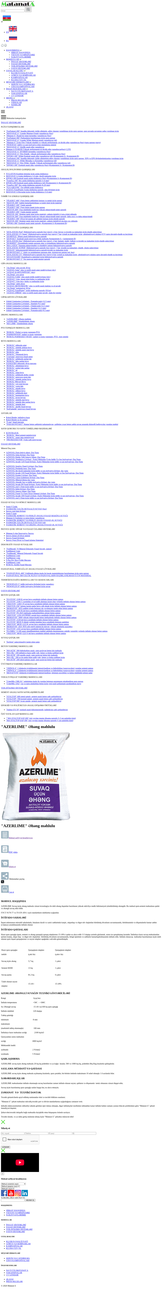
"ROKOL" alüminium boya (17, 366)
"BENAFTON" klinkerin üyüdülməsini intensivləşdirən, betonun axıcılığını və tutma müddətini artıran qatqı (49, 673)
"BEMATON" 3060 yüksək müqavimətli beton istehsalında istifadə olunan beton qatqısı (41, 617)
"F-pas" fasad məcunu (15, 422)
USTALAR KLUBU (15, 71)
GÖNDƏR (5, 1147)
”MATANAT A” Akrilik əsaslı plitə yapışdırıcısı (25, 147)
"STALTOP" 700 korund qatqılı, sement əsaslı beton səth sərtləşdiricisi (34, 699)
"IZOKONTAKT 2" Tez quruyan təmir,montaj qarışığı (28, 259)
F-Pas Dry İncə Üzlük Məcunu (18, 560)
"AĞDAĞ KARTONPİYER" (20, 272)
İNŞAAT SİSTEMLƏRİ (21, 61)
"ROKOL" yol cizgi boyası (17, 384)
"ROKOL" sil (11, 370)
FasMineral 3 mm (13, 551)
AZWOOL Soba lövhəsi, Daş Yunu (20, 455)
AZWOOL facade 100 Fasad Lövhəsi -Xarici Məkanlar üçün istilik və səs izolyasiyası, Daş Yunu (45, 496)
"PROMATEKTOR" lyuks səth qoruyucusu (24, 440)
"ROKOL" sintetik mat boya (17, 400)
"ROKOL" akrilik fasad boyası (18, 407)
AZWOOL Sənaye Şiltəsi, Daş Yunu (20, 491)
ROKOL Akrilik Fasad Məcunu (19, 565)
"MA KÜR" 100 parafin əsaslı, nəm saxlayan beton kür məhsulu (32, 655)
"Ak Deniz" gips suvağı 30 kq (18, 268)
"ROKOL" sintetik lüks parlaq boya (20, 402)
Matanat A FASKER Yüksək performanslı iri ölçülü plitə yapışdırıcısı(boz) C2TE (38, 149)
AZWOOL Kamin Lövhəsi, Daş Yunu (21, 475)
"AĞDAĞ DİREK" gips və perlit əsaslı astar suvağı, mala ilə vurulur (33, 293)
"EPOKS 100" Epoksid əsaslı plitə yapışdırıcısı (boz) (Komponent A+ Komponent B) (40, 165)
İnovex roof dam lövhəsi (16, 511)
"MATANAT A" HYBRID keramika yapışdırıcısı (28, 152)
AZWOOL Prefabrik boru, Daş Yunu (21, 468)
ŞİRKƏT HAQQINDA (20, 52)
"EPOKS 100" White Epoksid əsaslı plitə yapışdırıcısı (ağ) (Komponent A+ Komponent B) (42, 156)
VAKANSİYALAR (19, 93)
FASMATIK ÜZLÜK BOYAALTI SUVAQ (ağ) (26, 522)
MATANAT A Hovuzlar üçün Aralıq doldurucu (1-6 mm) (29, 192)
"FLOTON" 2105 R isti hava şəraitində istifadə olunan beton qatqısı (33, 611)
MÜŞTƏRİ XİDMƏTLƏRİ (17, 82)
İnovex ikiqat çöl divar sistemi (18, 536)
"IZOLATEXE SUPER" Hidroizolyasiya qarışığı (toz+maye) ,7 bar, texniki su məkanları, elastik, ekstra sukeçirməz (52, 248)
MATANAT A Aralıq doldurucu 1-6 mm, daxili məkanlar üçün (31, 176)
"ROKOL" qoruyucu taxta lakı (18, 377)
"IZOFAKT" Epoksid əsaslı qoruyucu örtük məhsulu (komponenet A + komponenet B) (41, 239)
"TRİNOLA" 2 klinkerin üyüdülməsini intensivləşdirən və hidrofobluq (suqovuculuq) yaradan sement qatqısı (49, 670)
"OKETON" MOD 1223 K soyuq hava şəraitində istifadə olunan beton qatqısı (37, 624)
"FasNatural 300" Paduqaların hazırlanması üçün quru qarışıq (30, 138)
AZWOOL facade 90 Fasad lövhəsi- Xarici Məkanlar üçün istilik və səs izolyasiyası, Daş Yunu (44, 484)
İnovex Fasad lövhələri (15, 538)
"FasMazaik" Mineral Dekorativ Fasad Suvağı (24, 553)
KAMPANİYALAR (19, 77)
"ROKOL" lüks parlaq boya (17, 361)
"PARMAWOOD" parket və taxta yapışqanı (24, 334)
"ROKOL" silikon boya (15, 391)
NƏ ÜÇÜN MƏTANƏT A (22, 91)
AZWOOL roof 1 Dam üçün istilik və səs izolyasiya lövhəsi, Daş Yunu (34, 487)
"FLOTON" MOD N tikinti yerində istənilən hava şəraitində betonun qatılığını (37, 622)
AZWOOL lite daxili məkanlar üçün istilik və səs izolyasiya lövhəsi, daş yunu (37, 471)
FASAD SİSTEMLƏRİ (20, 64)
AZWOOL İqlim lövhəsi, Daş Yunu (20, 489)
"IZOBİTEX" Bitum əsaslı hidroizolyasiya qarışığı (26, 236)
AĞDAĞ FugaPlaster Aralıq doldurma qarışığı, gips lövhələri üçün (33, 190)
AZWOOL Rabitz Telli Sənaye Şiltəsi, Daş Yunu (25, 457)
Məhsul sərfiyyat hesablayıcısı (21, 838)
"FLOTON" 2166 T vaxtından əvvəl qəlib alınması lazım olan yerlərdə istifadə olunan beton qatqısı (46, 601)
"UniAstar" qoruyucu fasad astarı (19, 357)
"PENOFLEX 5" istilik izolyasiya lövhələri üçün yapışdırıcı (30, 584)
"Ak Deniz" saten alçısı (15, 284)
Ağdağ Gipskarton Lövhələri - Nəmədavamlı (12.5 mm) (28, 301)
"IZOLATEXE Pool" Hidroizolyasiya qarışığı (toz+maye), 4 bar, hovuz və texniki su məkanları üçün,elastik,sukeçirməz (54, 232)
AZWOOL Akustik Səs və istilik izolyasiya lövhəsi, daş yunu (30, 482)
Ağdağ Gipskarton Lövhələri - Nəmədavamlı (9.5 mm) (28, 310)
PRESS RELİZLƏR (19, 100)
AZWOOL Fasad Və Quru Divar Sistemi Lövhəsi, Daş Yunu (30, 493)
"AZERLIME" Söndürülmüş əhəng (20, 321)
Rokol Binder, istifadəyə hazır (18, 417)
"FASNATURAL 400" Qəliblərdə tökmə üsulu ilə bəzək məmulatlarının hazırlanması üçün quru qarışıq (47, 573)
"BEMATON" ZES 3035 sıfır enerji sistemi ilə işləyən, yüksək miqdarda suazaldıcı (39, 626)
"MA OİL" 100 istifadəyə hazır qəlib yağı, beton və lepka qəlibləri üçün (34, 653)
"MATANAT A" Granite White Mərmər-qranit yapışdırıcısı (31, 140)
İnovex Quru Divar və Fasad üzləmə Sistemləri (25, 540)
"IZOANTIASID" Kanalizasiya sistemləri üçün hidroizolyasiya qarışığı (34, 257)
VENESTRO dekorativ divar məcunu (21, 363)
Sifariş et (12, 867)
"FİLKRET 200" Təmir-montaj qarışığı (22, 212)
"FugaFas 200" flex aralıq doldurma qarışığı (28, 185)
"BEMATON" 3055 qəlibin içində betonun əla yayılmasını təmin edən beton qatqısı (39, 608)
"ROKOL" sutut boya (15, 372)
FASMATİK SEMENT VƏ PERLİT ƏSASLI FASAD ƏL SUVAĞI (34, 520)
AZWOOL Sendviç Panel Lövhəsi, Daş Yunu (24, 466)
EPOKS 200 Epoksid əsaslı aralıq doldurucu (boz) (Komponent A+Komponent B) (39, 178)
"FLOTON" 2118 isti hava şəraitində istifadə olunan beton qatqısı (32, 620)
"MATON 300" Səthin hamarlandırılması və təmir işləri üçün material (34, 203)
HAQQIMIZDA (13, 50)
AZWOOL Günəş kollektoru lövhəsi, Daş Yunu (25, 478)
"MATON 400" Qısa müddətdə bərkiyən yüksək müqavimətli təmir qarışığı (36, 210)
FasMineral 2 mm (13, 562)
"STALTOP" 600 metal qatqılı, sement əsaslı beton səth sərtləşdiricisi (33, 696)
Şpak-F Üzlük (11, 507)
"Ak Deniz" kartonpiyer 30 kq (18, 288)
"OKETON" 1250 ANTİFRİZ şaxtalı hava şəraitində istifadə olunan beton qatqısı (39, 615)
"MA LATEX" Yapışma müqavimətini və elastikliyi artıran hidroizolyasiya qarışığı (39, 245)
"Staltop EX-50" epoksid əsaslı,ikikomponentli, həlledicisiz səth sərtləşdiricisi (37, 710)
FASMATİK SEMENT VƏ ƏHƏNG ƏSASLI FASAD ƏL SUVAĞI (34, 525)
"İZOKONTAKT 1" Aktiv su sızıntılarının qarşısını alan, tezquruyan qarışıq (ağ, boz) (40, 252)
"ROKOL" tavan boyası (16, 397)
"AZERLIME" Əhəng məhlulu (18, 319)
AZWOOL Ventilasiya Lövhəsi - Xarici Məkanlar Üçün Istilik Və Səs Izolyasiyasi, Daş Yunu (43, 459)
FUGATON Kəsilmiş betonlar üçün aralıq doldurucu (27, 174)
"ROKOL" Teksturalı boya (17, 354)
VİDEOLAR (16, 102)
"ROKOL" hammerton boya (17, 395)
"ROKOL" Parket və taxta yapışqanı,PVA (23, 332)
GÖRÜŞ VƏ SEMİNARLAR (23, 75)
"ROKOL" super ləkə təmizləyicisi (20, 437)
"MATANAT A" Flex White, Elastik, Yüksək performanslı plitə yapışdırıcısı (38, 163)
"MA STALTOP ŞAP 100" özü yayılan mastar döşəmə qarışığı (39, 720)
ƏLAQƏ (9, 107)
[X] (2, 881)
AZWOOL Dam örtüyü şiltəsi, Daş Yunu (22, 453)
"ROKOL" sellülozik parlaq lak (19, 359)
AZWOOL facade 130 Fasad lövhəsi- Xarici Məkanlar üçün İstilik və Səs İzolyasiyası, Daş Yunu (45, 473)
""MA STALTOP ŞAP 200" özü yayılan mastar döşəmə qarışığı (41, 718)
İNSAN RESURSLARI (16, 89)
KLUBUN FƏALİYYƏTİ (22, 73)
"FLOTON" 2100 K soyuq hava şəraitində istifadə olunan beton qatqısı (34, 599)
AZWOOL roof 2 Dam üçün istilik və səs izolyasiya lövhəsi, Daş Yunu (34, 498)
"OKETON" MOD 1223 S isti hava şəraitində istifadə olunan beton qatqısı (36, 633)
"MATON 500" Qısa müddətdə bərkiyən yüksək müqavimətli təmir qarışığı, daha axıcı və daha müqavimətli (49, 216)
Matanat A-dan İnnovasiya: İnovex (20, 533)
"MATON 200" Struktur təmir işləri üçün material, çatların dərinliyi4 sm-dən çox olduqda (41, 221)
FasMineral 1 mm (13, 558)
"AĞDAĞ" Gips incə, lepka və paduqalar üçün (25, 281)
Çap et (11, 892)
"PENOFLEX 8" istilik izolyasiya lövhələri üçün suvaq (28, 586)
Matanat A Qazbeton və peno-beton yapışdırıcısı (25, 518)
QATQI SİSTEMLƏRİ (20, 68)
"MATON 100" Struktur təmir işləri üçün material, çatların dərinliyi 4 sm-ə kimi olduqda (41, 214)
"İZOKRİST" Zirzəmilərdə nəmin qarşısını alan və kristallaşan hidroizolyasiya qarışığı (40, 243)
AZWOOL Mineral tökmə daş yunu (20, 480)
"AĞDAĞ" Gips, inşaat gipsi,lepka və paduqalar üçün (28, 279)
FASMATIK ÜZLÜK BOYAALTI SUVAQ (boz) (26, 509)
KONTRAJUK (12, 433)
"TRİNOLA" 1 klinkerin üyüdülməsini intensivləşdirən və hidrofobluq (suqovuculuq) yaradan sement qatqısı (49, 668)
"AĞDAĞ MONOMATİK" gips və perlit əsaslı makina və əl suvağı (33, 286)
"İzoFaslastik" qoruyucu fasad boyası (21, 409)
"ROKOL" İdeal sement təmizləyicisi (21, 435)
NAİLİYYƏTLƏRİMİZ (21, 57)
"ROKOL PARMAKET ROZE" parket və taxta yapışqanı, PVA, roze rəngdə (37, 337)
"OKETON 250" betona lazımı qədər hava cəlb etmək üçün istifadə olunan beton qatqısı (41, 606)
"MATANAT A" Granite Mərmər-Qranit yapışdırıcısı (29, 133)
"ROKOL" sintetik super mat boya (20, 350)
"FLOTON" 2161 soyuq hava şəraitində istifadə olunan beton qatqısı (33, 629)
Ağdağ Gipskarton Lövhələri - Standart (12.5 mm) (26, 308)
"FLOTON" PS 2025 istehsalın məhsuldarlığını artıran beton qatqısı (33, 613)
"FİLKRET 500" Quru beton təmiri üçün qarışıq (25, 207)
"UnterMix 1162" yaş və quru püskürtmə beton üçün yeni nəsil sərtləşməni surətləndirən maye (43, 684)
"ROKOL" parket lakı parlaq (17, 368)
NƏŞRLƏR (16, 105)
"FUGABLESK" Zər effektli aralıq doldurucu (24, 187)
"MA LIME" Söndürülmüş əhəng (19, 323)
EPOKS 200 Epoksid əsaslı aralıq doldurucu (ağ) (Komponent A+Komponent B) (38, 183)
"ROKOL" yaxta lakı (14, 386)
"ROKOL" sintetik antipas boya (19, 347)
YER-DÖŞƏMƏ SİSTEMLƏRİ (24, 66)
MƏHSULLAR (12, 59)
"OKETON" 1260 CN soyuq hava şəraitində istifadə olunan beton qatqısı (35, 604)
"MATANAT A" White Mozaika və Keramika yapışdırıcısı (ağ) (31, 161)
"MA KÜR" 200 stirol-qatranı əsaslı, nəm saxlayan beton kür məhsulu (34, 660)
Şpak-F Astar (11, 513)
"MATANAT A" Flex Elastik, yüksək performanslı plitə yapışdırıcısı (35, 154)
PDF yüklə (13, 852)
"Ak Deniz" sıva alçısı (15, 274)
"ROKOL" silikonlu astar (16, 345)
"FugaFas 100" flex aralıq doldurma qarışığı (27, 181)
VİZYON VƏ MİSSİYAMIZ (23, 55)
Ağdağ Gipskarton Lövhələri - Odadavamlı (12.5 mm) (27, 306)
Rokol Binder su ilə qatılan (16, 420)
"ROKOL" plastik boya (15, 388)
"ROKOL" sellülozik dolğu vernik (20, 375)
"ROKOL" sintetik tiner (15, 404)
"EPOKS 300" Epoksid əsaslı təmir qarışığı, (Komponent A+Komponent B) (36, 223)
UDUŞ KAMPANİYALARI (22, 86)
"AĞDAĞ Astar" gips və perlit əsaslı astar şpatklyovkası (31, 270)
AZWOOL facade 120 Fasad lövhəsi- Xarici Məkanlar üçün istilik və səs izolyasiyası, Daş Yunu (44, 462)
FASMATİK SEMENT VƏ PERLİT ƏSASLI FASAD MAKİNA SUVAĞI (37, 516)
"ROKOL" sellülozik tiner (16, 393)
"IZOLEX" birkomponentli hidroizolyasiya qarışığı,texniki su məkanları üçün (37, 250)
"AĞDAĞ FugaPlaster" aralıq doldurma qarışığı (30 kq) (28, 290)
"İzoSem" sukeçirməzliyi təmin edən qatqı (23, 642)
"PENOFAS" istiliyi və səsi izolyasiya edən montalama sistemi (31, 145)
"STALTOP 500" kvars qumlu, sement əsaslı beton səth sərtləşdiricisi (33, 701)
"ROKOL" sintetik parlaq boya (18, 379)
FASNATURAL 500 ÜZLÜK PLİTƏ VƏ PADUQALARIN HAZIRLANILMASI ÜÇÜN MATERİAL (48, 575)
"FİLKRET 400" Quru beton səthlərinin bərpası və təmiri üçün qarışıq (34, 200)
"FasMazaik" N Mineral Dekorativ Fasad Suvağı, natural (29, 549)
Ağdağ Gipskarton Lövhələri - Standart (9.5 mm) (25, 304)
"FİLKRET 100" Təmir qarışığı (19, 205)
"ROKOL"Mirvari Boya (16, 382)
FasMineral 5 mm (13, 556)
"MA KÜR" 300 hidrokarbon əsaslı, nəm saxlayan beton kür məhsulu (34, 650)
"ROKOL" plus (12, 352)
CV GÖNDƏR (17, 96)
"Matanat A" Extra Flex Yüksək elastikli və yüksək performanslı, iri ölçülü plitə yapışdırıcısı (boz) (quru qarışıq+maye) (53, 142)
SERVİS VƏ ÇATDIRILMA (23, 84)
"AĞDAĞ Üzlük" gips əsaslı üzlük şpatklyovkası (28, 277)
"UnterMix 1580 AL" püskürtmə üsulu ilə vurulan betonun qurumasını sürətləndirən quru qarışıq (44, 681)
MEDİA (9, 98)
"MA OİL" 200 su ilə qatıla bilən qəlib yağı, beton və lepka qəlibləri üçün (35, 657)
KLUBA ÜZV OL (18, 80)
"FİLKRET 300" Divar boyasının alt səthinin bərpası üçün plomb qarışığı (35, 219)
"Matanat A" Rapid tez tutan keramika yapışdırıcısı (28, 136)
